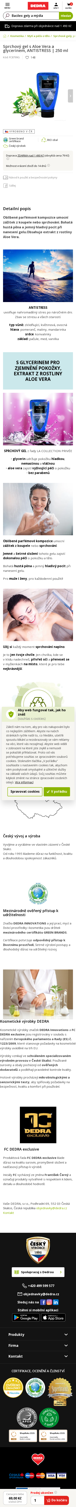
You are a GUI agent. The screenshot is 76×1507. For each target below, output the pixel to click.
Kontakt (8, 1213)
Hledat (66, 16)
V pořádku (58, 791)
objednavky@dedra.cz (51, 1208)
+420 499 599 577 (41, 1286)
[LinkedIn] (56, 1302)
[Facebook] (43, 1302)
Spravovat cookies (25, 791)
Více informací (24, 782)
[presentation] (5, 96)
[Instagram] (49, 1302)
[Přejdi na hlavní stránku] (38, 5)
